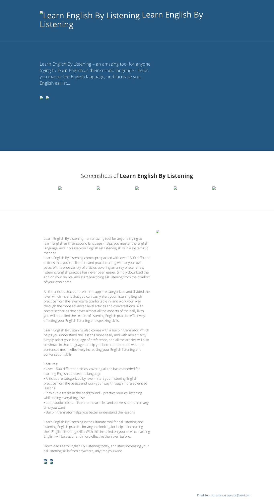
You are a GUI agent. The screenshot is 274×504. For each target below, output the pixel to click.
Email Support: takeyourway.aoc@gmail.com (224, 495)
